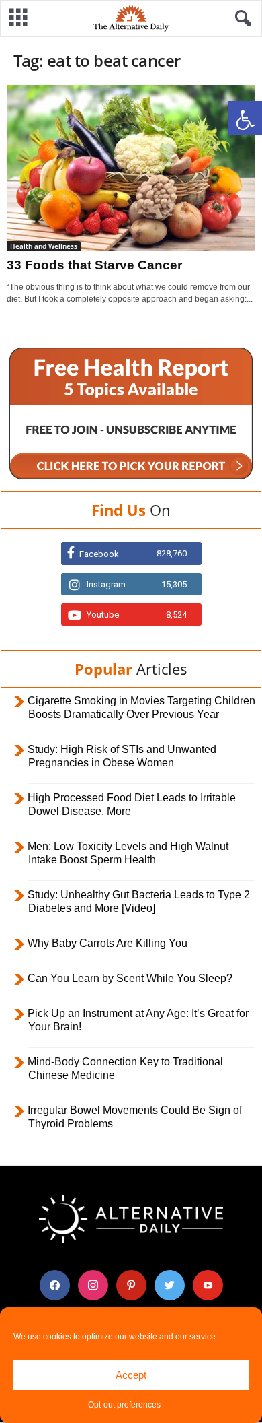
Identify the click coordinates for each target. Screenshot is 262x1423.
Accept (131, 1375)
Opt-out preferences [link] (124, 1405)
